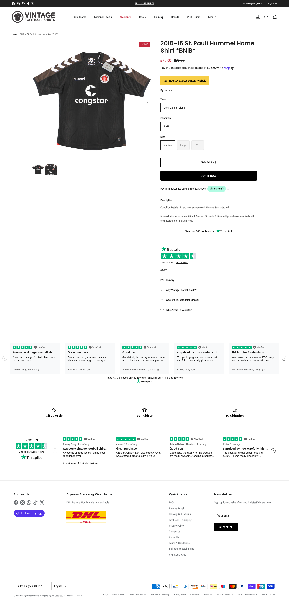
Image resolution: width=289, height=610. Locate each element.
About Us (174, 537)
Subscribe (226, 527)
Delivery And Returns (180, 514)
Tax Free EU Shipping (180, 520)
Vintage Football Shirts (29, 595)
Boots (142, 17)
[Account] (257, 17)
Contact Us (174, 531)
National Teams (103, 17)
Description (166, 200)
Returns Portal (176, 508)
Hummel (168, 90)
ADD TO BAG (209, 162)
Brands (175, 17)
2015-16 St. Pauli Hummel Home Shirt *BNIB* (39, 34)
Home (14, 34)
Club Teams (79, 17)
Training (158, 17)
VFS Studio (193, 17)
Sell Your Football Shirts (181, 548)
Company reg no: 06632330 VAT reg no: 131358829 (61, 595)
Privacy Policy (176, 525)
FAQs (172, 502)
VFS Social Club (177, 554)
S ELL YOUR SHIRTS (144, 3)
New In (212, 17)
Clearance (125, 17)
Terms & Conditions (179, 543)
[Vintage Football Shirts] (33, 17)
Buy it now (208, 176)
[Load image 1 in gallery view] (92, 99)
